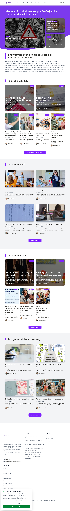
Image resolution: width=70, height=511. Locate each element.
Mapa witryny (52, 500)
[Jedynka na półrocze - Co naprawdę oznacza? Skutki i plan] (50, 212)
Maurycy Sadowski (43, 108)
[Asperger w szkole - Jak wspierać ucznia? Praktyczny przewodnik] (12, 296)
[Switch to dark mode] (63, 3)
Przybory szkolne (52, 2)
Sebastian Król (12, 108)
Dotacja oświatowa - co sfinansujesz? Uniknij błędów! (54, 41)
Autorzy (48, 433)
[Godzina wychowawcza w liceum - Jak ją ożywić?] (43, 296)
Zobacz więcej (35, 240)
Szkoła (32, 2)
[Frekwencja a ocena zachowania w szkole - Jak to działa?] (43, 121)
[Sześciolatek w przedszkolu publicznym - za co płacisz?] (58, 121)
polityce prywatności (21, 500)
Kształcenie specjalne (8, 483)
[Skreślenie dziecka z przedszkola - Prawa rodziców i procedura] (50, 353)
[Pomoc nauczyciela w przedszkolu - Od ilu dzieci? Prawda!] (50, 387)
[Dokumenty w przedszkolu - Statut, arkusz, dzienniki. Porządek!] (19, 353)
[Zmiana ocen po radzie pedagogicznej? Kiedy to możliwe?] (19, 178)
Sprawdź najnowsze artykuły (35, 152)
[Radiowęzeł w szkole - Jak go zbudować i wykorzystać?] (27, 296)
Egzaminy (5, 480)
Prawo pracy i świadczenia (9, 485)
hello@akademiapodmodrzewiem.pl (13, 461)
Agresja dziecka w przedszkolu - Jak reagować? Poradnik (53, 25)
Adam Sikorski (11, 198)
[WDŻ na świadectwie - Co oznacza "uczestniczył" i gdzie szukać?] (19, 212)
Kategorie (6, 465)
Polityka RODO (35, 500)
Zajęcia (46, 2)
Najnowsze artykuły (21, 2)
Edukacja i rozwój (39, 2)
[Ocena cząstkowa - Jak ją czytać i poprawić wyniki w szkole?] (25, 33)
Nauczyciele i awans (8, 488)
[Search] (61, 2)
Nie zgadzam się (16, 503)
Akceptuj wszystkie (16, 506)
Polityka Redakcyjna (44, 500)
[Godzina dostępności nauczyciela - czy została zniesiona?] (12, 121)
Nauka (28, 2)
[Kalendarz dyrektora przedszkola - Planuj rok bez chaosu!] (19, 387)
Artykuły (27, 433)
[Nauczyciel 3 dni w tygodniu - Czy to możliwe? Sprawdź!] (27, 121)
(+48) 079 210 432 (9, 459)
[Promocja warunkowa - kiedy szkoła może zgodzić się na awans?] (50, 178)
